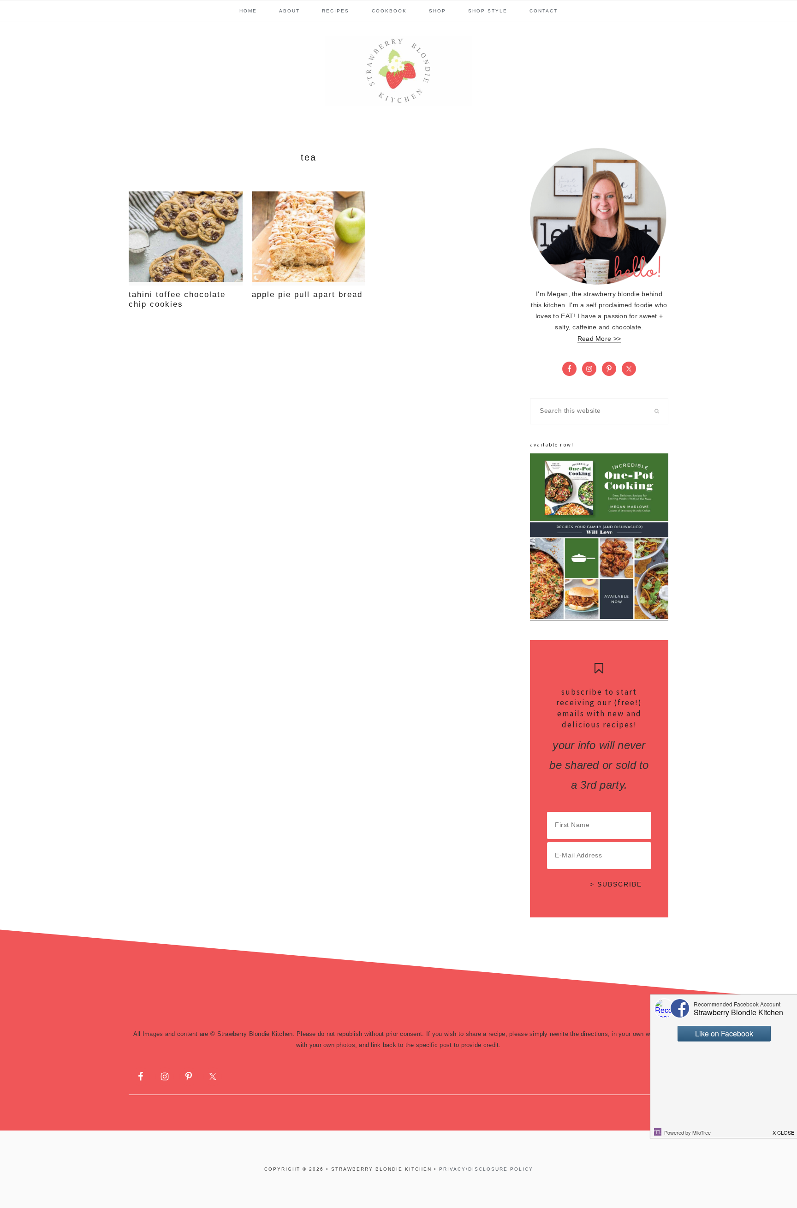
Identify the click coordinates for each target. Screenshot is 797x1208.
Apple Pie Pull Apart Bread (307, 294)
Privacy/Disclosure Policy (486, 1169)
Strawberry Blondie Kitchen (398, 71)
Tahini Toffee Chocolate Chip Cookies (177, 299)
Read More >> (599, 338)
